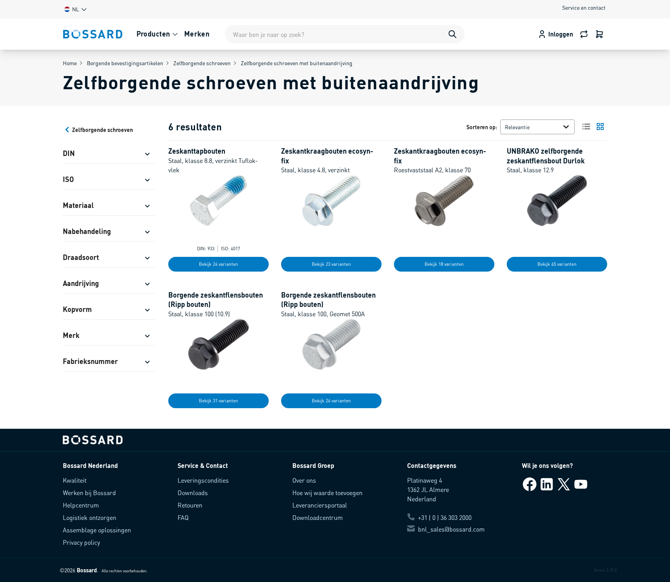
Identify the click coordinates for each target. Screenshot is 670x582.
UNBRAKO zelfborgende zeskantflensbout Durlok (546, 155)
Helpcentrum (81, 505)
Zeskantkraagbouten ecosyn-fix (327, 155)
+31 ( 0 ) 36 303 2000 (444, 517)
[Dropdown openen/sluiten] (567, 127)
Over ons (304, 480)
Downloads (193, 492)
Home (70, 62)
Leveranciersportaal (319, 505)
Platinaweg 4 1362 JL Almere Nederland (428, 489)
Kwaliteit (74, 480)
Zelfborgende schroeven (202, 62)
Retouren (190, 505)
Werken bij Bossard (89, 492)
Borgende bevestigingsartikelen (125, 62)
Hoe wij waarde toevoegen (327, 492)
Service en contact (584, 7)
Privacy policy (81, 542)
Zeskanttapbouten (196, 150)
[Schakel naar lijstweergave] (586, 126)
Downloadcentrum (317, 517)
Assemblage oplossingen (97, 530)
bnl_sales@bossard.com (451, 529)
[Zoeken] (452, 34)
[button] (75, 9)
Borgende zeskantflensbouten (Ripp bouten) (215, 299)
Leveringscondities (203, 480)
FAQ (183, 517)
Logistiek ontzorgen (89, 517)
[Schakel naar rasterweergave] (600, 126)
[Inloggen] (599, 34)
